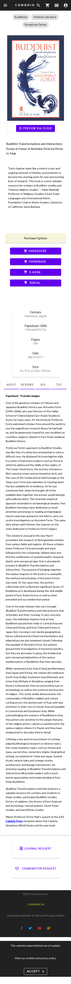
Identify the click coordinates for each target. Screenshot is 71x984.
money (56, 5)
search (38, 5)
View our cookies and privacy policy (35, 958)
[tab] (11, 384)
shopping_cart (47, 5)
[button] (21, 17)
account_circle (65, 5)
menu (5, 5)
